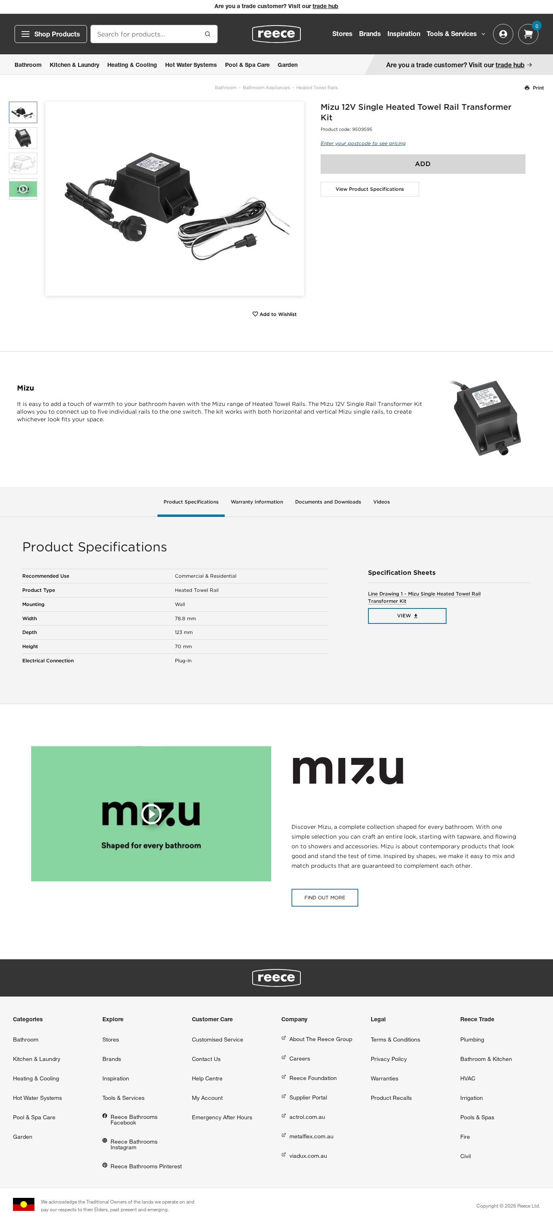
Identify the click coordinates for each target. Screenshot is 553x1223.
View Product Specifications (370, 189)
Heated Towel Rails (317, 87)
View (404, 616)
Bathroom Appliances (266, 87)
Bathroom (225, 87)
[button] (295, 199)
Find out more (324, 897)
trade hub (325, 7)
